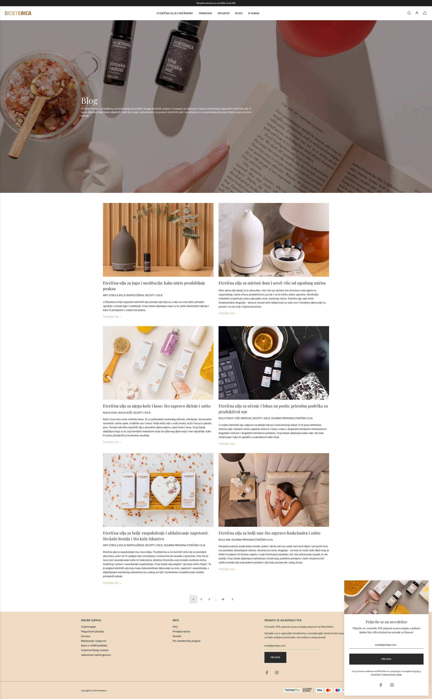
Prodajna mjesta (181, 631)
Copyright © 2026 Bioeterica (94, 690)
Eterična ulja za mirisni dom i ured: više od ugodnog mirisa (272, 282)
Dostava (85, 636)
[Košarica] (425, 13)
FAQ (175, 626)
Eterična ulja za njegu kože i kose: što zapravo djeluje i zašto (157, 405)
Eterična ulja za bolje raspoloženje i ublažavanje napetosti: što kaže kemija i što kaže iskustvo (155, 535)
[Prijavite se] (417, 13)
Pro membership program (186, 640)
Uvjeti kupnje (88, 626)
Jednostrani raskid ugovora (96, 654)
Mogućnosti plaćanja (92, 631)
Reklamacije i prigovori (93, 640)
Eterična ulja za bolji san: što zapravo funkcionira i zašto (269, 533)
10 (223, 599)
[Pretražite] (409, 13)
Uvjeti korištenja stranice (95, 650)
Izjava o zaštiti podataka (94, 645)
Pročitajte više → (112, 316)
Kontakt (177, 636)
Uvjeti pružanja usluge (391, 674)
